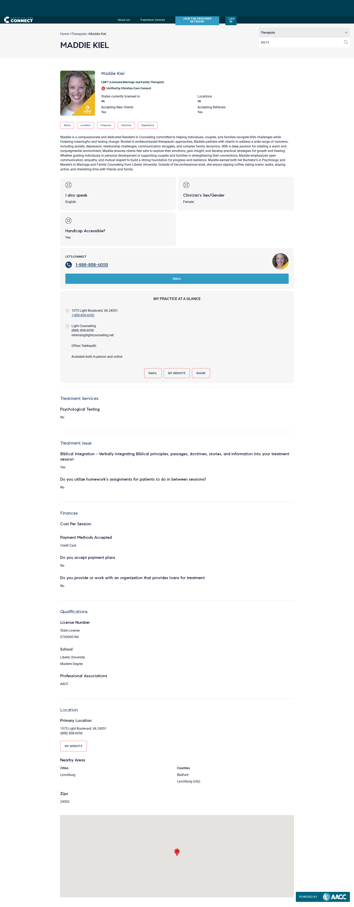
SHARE (201, 373)
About (67, 125)
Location (86, 125)
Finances (106, 125)
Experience (147, 125)
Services (126, 125)
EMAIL (177, 278)
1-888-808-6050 (92, 264)
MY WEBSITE (177, 373)
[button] (177, 852)
